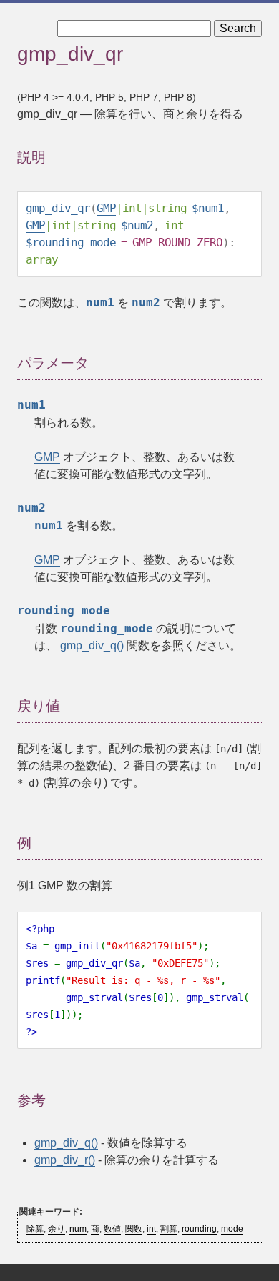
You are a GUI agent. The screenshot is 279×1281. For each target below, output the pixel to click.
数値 (112, 1229)
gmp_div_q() (92, 645)
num (78, 1229)
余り (56, 1229)
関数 (133, 1229)
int (151, 1229)
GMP (106, 208)
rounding (199, 1229)
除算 (35, 1229)
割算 (168, 1229)
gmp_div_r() (64, 1160)
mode (232, 1229)
